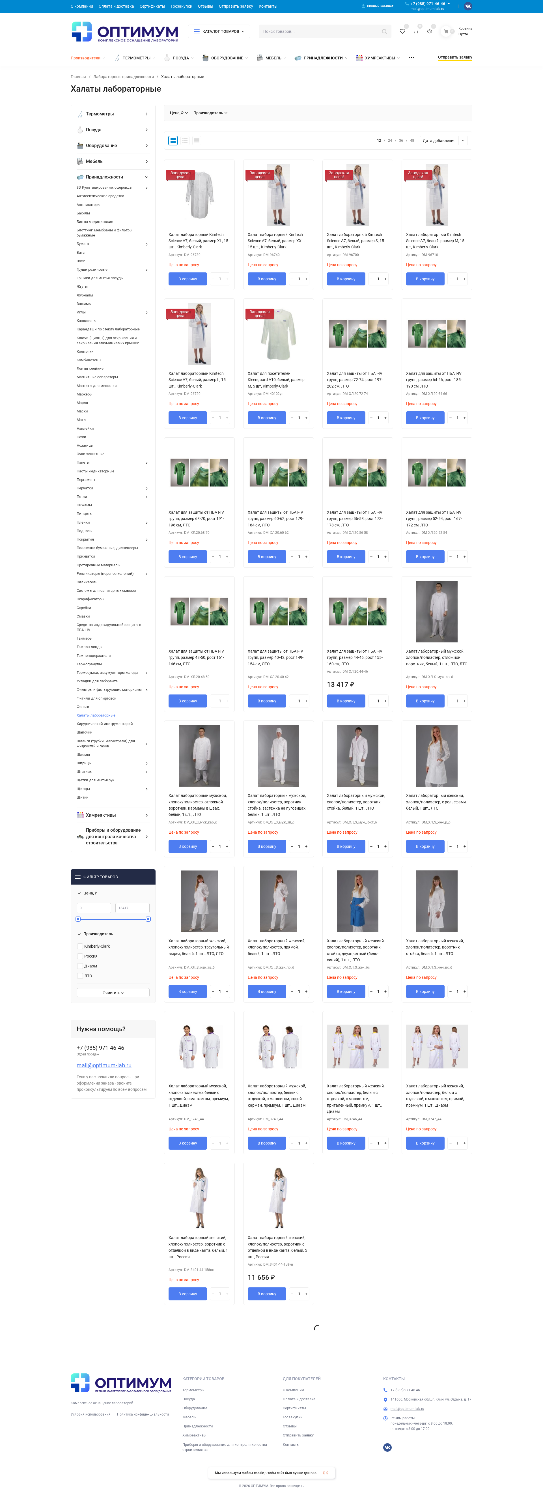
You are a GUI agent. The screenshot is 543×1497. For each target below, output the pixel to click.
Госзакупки (293, 1417)
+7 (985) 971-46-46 (428, 3)
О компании (293, 1390)
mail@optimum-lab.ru (104, 1065)
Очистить (112, 993)
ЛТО (88, 976)
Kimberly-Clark (97, 946)
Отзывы (290, 1426)
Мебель (189, 1417)
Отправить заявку (298, 1435)
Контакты (291, 1444)
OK (325, 1473)
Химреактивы (194, 1435)
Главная (78, 77)
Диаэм (90, 966)
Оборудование (194, 1408)
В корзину (187, 279)
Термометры (193, 1390)
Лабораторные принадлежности (123, 77)
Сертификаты (294, 1408)
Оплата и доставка (299, 1399)
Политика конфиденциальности (143, 1414)
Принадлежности (197, 1426)
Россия (91, 956)
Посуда (188, 1399)
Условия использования (91, 1414)
